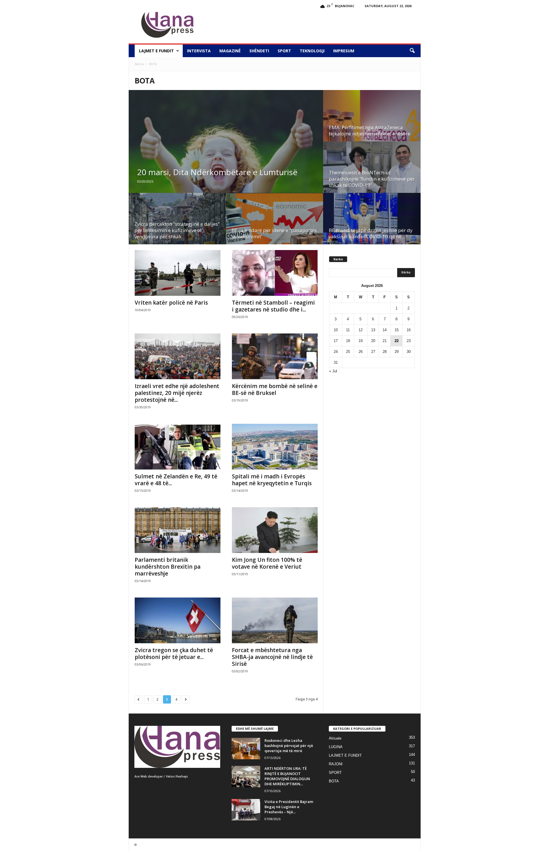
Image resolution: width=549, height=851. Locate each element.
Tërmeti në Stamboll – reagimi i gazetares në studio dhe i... (273, 306)
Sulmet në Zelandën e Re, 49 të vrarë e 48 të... (176, 480)
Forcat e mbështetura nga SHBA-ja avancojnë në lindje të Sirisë (272, 657)
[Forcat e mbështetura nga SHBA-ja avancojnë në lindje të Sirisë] (275, 620)
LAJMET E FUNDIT (156, 50)
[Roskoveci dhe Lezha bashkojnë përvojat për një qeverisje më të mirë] (246, 748)
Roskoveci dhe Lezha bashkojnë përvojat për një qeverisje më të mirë (288, 745)
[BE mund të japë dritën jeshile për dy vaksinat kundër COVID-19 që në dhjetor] (372, 229)
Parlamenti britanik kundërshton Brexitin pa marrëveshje (167, 566)
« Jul (333, 371)
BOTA (334, 781)
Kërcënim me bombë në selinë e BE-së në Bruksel (274, 389)
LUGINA (336, 747)
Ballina (139, 64)
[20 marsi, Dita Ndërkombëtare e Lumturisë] (226, 148)
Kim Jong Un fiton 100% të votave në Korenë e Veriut (267, 563)
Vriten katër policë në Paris (171, 302)
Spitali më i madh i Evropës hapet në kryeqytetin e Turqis (272, 480)
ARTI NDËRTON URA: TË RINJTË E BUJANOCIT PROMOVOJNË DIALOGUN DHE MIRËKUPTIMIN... (287, 776)
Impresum (343, 50)
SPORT (284, 50)
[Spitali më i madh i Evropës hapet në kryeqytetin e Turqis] (275, 447)
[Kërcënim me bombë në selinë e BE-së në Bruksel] (275, 356)
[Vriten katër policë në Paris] (177, 273)
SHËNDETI (259, 50)
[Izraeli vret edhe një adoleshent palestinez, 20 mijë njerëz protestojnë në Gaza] (177, 356)
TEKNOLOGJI (312, 50)
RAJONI (336, 764)
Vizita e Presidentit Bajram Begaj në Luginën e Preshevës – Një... (288, 806)
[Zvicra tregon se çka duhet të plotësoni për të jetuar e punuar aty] (177, 620)
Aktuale (335, 738)
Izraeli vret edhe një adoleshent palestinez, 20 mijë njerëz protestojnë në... (177, 392)
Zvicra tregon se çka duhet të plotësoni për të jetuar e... (174, 653)
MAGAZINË (230, 50)
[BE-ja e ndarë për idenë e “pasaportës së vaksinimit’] (274, 229)
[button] (412, 51)
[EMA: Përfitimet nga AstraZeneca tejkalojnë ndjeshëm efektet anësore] (372, 126)
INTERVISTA (199, 50)
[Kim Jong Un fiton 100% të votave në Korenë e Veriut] (275, 530)
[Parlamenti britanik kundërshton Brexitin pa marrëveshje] (177, 530)
